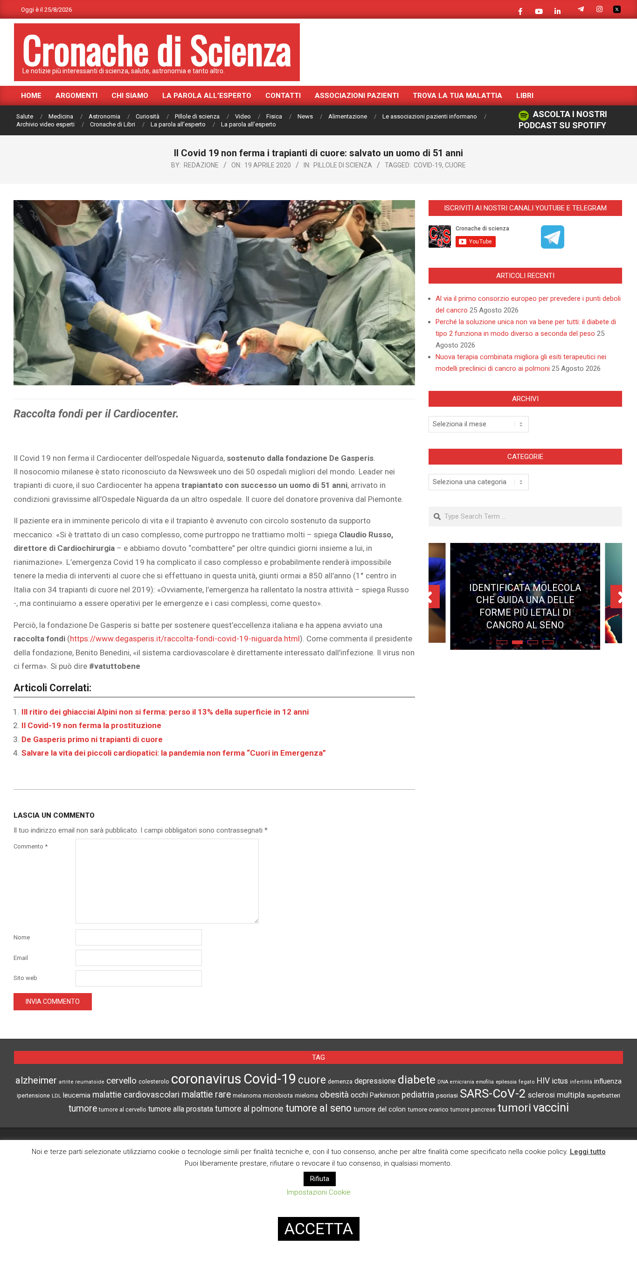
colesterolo (153, 1081)
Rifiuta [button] (319, 1178)
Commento (31, 846)
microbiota (278, 1095)
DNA (442, 1082)
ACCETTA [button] (318, 1228)
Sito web (25, 977)
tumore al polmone (249, 1108)
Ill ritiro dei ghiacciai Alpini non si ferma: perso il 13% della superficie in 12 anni (165, 711)
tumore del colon (379, 1109)
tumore (83, 1108)
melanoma (247, 1095)
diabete (417, 1079)
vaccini (551, 1107)
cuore (455, 165)
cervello (121, 1081)
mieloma (306, 1095)
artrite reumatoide (81, 1082)
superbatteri (603, 1095)
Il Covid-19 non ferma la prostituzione (91, 725)
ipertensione (33, 1095)
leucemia (76, 1095)
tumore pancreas (473, 1109)
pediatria (418, 1094)
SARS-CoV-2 (493, 1093)
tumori (514, 1107)
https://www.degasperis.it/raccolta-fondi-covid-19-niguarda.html (185, 638)
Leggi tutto (588, 1151)
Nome (22, 937)
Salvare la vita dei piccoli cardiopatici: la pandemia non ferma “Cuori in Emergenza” (173, 753)
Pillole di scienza (342, 165)
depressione (375, 1081)
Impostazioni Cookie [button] (319, 1192)
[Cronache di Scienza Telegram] (552, 245)
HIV (543, 1080)
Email (21, 957)
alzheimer (36, 1080)
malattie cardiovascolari (136, 1094)
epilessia (506, 1081)
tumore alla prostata (180, 1109)
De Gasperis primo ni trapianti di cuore (92, 739)
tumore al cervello (122, 1109)
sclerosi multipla (556, 1095)
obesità (334, 1095)
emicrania (462, 1082)
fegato (527, 1082)
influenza (608, 1081)
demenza (340, 1081)
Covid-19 (428, 165)
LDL (56, 1095)
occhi (359, 1095)
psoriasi (447, 1095)
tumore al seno (318, 1108)
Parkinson (385, 1095)
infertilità (581, 1082)
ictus (560, 1081)
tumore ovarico (428, 1109)
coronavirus (206, 1079)
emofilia (485, 1082)
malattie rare (206, 1094)
